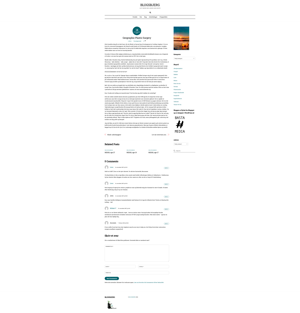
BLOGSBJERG (132, 297)
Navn (107, 266)
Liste (175, 77)
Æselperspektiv (178, 68)
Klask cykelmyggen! (114, 135)
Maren (175, 80)
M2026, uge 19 (132, 152)
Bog (145, 17)
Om (141, 17)
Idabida (176, 74)
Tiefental (176, 101)
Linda (129, 41)
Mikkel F (113, 208)
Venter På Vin (177, 104)
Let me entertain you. (159, 135)
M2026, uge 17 (153, 152)
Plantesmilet (177, 89)
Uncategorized (137, 41)
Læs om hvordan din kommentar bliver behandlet (149, 282)
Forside (135, 17)
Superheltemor (178, 98)
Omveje (176, 86)
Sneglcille (176, 95)
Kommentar (109, 246)
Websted (108, 272)
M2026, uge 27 (110, 152)
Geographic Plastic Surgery (137, 37)
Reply (166, 168)
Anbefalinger (153, 17)
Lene (111, 167)
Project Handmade (179, 92)
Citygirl (176, 71)
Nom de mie (177, 83)
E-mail (141, 266)
